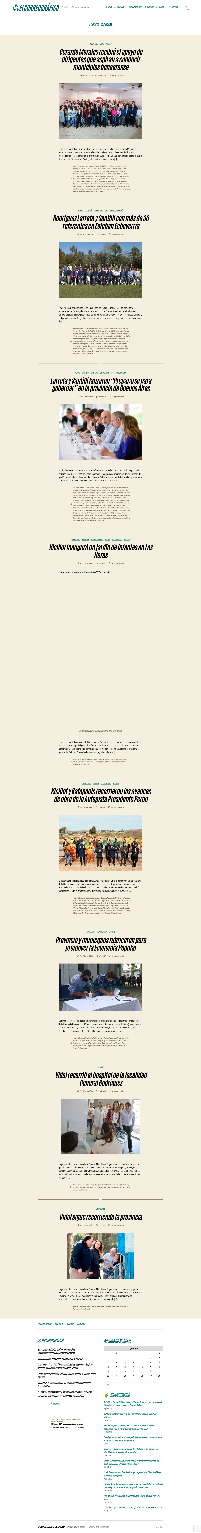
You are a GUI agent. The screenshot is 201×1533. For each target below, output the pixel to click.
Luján (80, 344)
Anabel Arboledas (78, 329)
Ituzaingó (100, 339)
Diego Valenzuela (118, 331)
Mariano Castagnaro (116, 344)
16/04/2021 (102, 956)
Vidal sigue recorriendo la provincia (100, 1217)
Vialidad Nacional (115, 913)
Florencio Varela (106, 174)
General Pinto (89, 176)
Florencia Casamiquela (122, 334)
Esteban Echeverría (91, 174)
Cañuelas (89, 169)
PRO (111, 513)
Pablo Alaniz (122, 510)
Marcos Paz (96, 181)
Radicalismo (80, 186)
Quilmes (83, 351)
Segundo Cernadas (109, 518)
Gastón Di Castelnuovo (90, 336)
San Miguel (111, 186)
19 (125, 1371)
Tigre (84, 520)
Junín (78, 179)
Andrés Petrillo (88, 329)
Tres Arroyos (101, 189)
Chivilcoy (90, 171)
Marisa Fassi (114, 908)
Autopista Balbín (112, 898)
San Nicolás (118, 186)
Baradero (110, 166)
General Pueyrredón (100, 176)
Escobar (82, 174)
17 (108, 1371)
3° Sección (88, 210)
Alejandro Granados (100, 898)
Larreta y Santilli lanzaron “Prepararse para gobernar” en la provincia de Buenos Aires (100, 384)
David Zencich (100, 331)
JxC (97, 341)
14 (142, 1367)
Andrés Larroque (98, 1038)
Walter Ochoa (90, 354)
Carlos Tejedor (106, 169)
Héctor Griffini (125, 336)
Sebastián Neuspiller (96, 518)
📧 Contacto (173, 7)
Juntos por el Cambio (89, 341)
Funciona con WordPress (98, 1526)
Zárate (101, 191)
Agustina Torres (78, 1038)
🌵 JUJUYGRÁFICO (117, 1394)
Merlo (109, 181)
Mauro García (110, 1043)
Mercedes (104, 181)
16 (159, 1367)
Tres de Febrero (110, 189)
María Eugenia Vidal (103, 1187)
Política (108, 44)
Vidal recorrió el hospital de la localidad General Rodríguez (100, 1079)
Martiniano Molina (84, 346)
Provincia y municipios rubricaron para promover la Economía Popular (100, 944)
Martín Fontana (95, 508)
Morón (124, 181)
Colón (95, 171)
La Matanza (83, 179)
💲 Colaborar (148, 7)
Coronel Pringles (113, 171)
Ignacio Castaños (97, 500)
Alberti (75, 166)
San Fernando (98, 515)
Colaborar (58, 1324)
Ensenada (76, 174)
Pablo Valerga (100, 349)
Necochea (82, 184)
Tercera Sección (77, 520)
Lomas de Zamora (119, 179)
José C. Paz (113, 500)
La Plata (90, 179)
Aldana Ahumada (101, 488)
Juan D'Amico (117, 339)
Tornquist (82, 189)
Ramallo (87, 186)
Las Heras (106, 179)
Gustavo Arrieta (82, 905)
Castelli (124, 169)
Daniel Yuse (125, 1038)
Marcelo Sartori (101, 1043)
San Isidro (106, 515)
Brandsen (125, 329)
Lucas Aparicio (121, 341)
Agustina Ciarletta (78, 488)
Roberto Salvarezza (112, 762)
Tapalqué (76, 189)
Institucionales (117, 539)
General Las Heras (97, 539)
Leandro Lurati (77, 1043)
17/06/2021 (102, 807)
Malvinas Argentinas (87, 181)
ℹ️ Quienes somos (134, 7)
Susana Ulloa (125, 518)
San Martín (89, 351)
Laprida (100, 179)
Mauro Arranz (95, 346)
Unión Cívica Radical (125, 189)
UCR (116, 189)
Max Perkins (103, 346)
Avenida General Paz (83, 900)
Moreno (119, 181)
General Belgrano (117, 174)
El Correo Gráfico (87, 75)
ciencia (100, 759)
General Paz (80, 176)
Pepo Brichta (109, 349)
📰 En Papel (160, 7)
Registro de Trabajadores (95, 1046)
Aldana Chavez (87, 1038)
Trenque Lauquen (91, 189)
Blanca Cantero (110, 900)
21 (142, 1371)
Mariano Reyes (85, 508)
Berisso (124, 166)
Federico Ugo (77, 1041)
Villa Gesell (85, 191)
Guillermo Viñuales (114, 336)
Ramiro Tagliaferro (78, 515)
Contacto (81, 1324)
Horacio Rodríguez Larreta (81, 339)
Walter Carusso (93, 191)
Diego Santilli (108, 331)
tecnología (121, 762)
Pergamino (115, 184)
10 (108, 1367)
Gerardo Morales (124, 176)
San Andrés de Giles (102, 186)
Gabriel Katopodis (116, 903)
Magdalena (76, 181)
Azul (97, 166)
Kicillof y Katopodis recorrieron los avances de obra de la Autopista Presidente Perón (101, 795)
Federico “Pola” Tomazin (107, 334)
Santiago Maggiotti (84, 1309)
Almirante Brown (83, 166)
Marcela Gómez (107, 505)
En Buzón (96, 783)
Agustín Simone (78, 898)
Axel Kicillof (85, 759)
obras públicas (94, 910)
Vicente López (77, 191)
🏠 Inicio (108, 7)
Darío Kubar (91, 331)
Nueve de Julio (89, 184)
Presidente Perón (122, 349)
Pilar (115, 349)
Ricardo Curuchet (115, 910)
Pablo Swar (92, 349)
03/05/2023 (102, 234)
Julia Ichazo (117, 1041)
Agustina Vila (77, 759)
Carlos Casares (96, 169)
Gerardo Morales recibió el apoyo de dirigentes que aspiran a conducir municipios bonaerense (100, 59)
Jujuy (102, 44)
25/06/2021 (102, 563)
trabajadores (118, 1046)
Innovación (117, 759)
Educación (85, 539)
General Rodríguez (103, 336)
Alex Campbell (77, 1306)
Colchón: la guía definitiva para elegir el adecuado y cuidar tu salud (133, 1507)
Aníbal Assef (98, 329)
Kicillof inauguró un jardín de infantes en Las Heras (100, 551)
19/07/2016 (102, 1225)
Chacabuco (76, 171)
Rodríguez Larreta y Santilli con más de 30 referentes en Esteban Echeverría (100, 222)
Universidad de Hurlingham (81, 764)
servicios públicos (94, 913)
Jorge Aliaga (90, 762)
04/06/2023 (102, 75)
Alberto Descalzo (88, 898)
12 (125, 1367)
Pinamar (122, 184)
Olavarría (97, 184)
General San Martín (112, 176)
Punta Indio (76, 351)
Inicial (107, 539)
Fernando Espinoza (94, 903)
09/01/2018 (102, 1091)
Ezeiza (99, 174)
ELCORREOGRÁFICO (55, 1526)
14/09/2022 (102, 397)
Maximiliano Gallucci (114, 346)
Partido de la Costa (106, 184)
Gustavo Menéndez (94, 905)
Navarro (75, 184)
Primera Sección (105, 513)
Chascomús (83, 171)
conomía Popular (116, 1038)
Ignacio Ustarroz (109, 1041)
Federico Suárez (95, 1306)
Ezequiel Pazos (92, 495)
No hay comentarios (118, 75)
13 (133, 1367)
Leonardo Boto (87, 1043)
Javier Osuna (82, 762)
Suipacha (82, 354)
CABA (106, 210)
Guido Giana (96, 498)
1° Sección (85, 373)
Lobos (111, 179)
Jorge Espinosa (108, 339)
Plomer (103, 762)
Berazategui (117, 166)
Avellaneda (92, 166)
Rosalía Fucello (89, 515)
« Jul (107, 1385)
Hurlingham (93, 339)
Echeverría (122, 171)
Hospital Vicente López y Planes (110, 1185)
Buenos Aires (94, 44)
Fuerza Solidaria (86, 1041)
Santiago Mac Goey (114, 351)
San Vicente (126, 186)
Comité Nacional (103, 171)
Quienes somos (44, 1324)
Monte (114, 181)
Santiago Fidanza (108, 1046)
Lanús (95, 179)
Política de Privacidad (76, 1526)
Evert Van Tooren (90, 334)
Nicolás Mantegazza (83, 910)
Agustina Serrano (89, 488)
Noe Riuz (85, 349)
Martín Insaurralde (124, 908)
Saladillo (92, 186)
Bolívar (75, 169)
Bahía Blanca (103, 166)
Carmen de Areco (116, 169)
